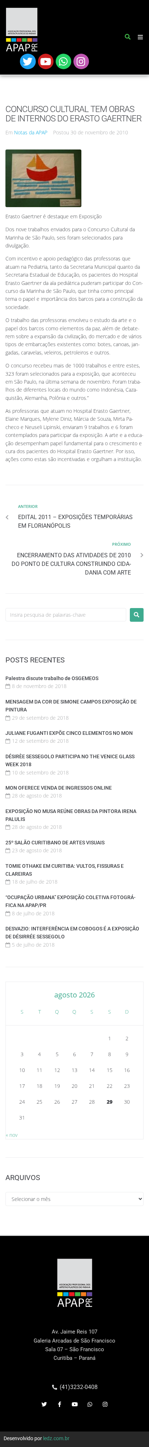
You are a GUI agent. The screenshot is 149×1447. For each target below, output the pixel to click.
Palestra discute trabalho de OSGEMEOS (51, 678)
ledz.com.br (56, 1438)
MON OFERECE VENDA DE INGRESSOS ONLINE (58, 788)
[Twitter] (27, 61)
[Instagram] (81, 61)
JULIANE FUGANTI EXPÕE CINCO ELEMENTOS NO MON (69, 733)
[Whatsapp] (63, 61)
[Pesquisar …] (128, 38)
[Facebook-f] (59, 1404)
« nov (11, 1134)
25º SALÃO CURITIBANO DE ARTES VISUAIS (55, 842)
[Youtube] (46, 61)
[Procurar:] (65, 614)
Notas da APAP (30, 132)
